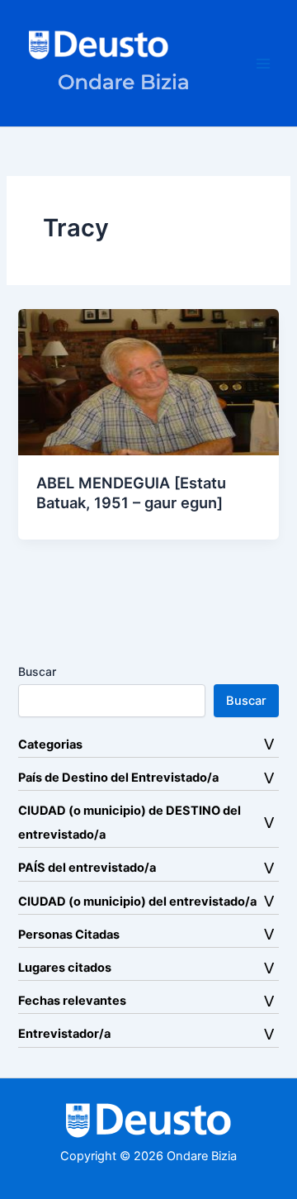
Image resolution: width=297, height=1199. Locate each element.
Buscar (37, 671)
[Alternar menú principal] (263, 63)
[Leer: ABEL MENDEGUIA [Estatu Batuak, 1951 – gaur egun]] (148, 381)
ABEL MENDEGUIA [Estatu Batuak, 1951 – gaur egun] (131, 492)
